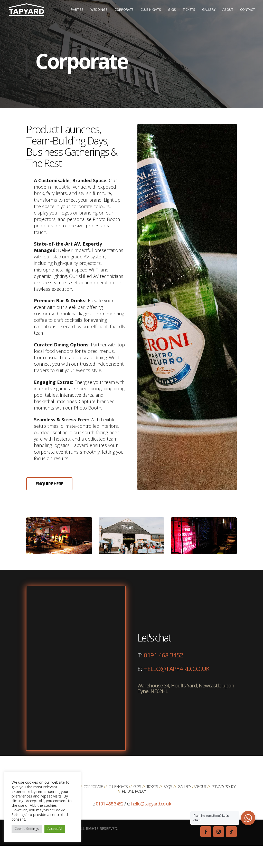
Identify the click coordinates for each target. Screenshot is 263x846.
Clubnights (118, 786)
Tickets (152, 786)
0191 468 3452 (163, 655)
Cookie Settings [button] (27, 828)
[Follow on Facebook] (205, 831)
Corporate (93, 786)
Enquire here (49, 484)
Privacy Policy (223, 786)
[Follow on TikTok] (231, 831)
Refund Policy (134, 791)
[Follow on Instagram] (218, 831)
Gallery (184, 786)
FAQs (168, 786)
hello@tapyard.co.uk (176, 668)
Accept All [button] (55, 828)
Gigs (137, 786)
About (200, 786)
